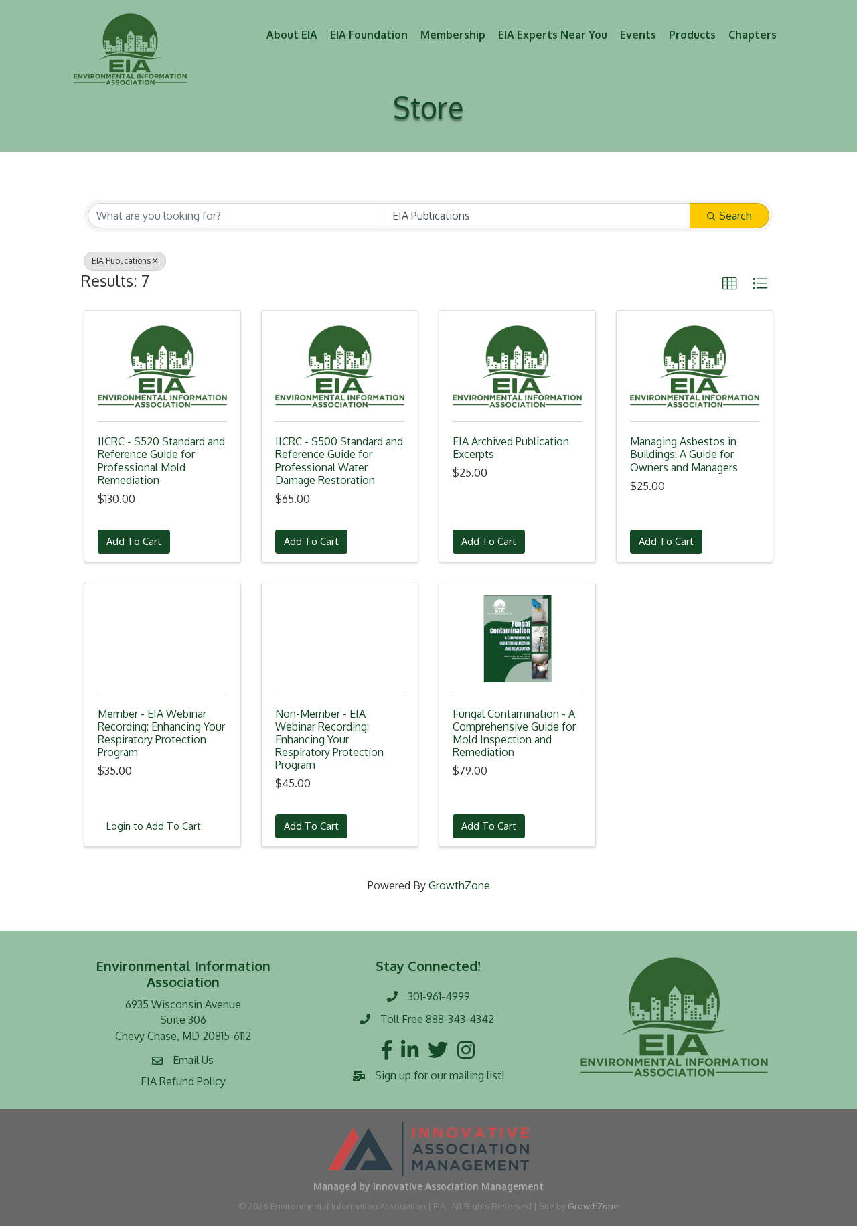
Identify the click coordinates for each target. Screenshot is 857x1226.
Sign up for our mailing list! (439, 1075)
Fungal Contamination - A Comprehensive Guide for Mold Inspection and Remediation (514, 733)
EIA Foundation (369, 35)
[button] (729, 284)
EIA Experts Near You (552, 35)
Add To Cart (133, 541)
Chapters (752, 35)
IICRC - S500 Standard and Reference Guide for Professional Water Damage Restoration (339, 461)
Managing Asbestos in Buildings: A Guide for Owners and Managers (684, 454)
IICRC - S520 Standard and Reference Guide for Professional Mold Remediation (161, 461)
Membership (452, 35)
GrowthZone (459, 885)
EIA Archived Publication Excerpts (511, 448)
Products (692, 35)
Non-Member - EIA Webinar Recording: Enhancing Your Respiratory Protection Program (329, 739)
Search (735, 215)
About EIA (291, 35)
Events (638, 35)
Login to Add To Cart (153, 826)
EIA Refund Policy (183, 1081)
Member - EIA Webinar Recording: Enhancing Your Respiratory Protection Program (161, 733)
